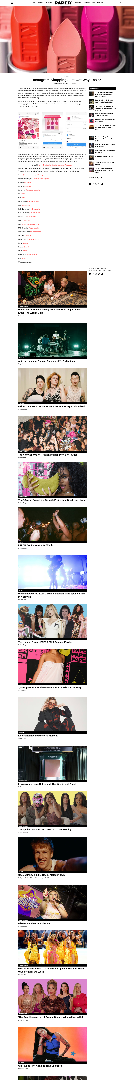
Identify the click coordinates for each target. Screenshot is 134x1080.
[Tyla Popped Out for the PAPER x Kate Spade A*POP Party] (52, 666)
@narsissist (26, 220)
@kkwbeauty (26, 205)
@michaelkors (31, 216)
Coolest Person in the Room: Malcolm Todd (41, 875)
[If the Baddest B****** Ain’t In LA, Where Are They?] (91, 115)
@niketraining (26, 224)
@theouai (28, 235)
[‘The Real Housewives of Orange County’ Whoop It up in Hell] (52, 996)
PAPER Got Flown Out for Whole (35, 545)
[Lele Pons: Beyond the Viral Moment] (52, 714)
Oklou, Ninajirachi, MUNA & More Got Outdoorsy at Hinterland (51, 406)
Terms (108, 180)
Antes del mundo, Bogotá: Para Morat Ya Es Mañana (46, 361)
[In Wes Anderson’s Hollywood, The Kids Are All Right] (52, 763)
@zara (24, 258)
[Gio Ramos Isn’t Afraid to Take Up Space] (52, 1044)
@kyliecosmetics (34, 209)
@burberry (27, 186)
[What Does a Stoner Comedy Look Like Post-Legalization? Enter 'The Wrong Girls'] (52, 288)
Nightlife (78, 3)
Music (33, 3)
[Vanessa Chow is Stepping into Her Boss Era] (91, 121)
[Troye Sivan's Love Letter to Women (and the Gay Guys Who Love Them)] (91, 107)
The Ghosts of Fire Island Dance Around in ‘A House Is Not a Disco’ (105, 128)
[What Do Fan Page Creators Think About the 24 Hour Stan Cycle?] (91, 138)
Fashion (40, 3)
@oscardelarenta (35, 232)
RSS (100, 180)
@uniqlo (25, 250)
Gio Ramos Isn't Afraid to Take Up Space (40, 1066)
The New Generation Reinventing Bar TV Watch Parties (47, 454)
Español (100, 3)
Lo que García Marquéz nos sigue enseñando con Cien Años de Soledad (104, 94)
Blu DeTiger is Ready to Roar (104, 156)
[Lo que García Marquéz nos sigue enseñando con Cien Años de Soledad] (91, 94)
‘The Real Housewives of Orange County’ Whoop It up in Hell (50, 1017)
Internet (87, 3)
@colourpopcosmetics (33, 190)
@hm (23, 197)
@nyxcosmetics (34, 228)
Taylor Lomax (23, 316)
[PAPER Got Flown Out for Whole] (52, 524)
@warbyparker (32, 254)
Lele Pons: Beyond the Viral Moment (38, 735)
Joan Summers (24, 832)
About (90, 180)
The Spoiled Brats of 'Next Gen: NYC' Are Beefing (44, 829)
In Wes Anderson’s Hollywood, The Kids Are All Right (47, 784)
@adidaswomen (28, 175)
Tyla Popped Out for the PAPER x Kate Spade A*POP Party (49, 687)
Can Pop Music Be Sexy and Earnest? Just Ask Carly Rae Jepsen (104, 170)
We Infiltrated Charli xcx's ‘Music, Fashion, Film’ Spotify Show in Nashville (51, 595)
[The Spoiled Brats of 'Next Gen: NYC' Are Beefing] (52, 808)
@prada (25, 243)
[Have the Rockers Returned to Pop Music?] (91, 151)
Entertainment (23, 306)
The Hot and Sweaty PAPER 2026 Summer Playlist (45, 642)
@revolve (27, 247)
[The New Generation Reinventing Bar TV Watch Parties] (52, 433)
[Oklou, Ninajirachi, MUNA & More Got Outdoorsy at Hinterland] (52, 385)
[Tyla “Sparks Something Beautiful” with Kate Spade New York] (52, 479)
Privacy (104, 180)
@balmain (27, 182)
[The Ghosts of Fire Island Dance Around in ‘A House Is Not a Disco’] (91, 127)
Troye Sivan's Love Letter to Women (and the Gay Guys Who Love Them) (105, 108)
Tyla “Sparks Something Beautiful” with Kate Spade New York (51, 500)
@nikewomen (35, 224)
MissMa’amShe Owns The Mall (34, 923)
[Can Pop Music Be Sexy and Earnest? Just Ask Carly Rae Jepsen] (91, 170)
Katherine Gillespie (62, 83)
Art (93, 3)
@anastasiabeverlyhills (41, 178)
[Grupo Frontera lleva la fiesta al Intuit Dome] (91, 145)
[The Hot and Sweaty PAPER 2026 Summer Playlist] (52, 621)
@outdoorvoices (34, 239)
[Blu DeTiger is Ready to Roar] (91, 157)
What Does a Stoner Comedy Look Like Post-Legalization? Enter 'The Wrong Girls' (49, 311)
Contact (95, 180)
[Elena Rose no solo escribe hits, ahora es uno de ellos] (91, 101)
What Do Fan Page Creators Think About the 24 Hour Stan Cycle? (104, 139)
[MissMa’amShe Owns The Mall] (52, 902)
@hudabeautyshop (33, 201)
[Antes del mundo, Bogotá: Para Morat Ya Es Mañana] (52, 340)
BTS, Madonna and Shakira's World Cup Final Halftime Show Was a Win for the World (51, 970)
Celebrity (48, 3)
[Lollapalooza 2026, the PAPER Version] (91, 164)
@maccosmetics (34, 213)
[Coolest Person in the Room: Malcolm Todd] (52, 854)
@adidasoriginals (40, 175)
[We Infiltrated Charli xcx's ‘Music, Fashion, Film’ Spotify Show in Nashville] (52, 572)
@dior (23, 194)
